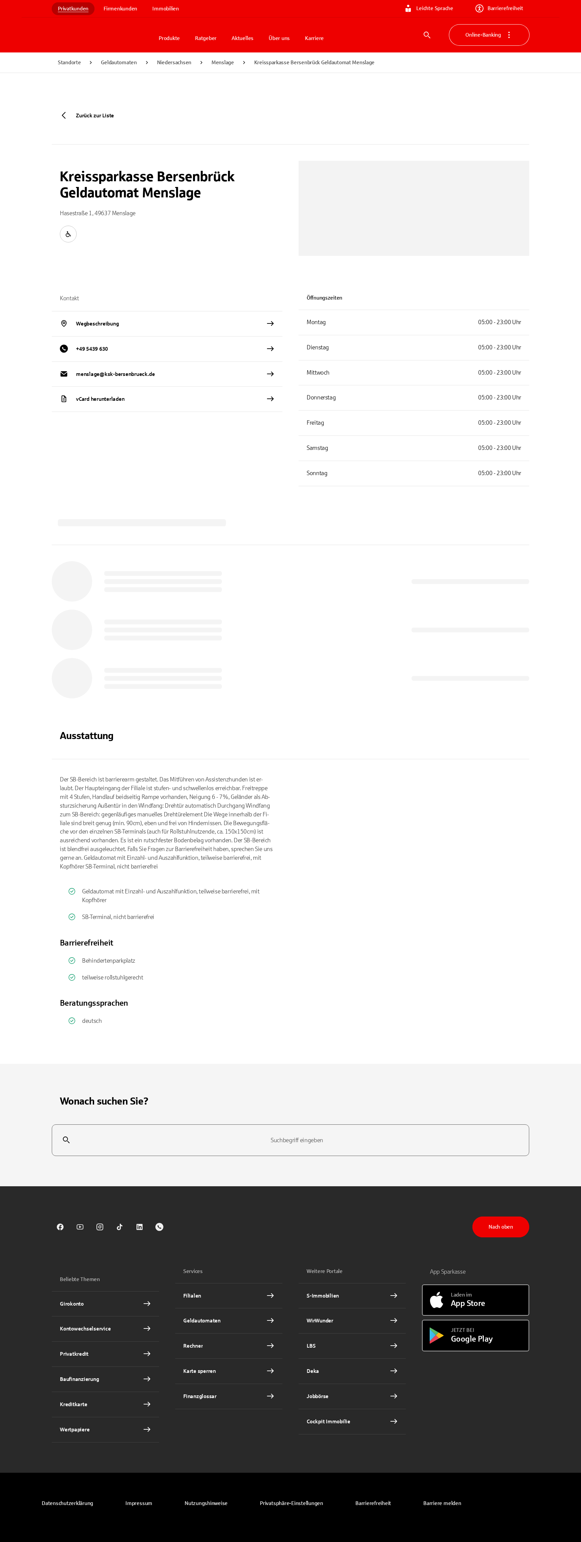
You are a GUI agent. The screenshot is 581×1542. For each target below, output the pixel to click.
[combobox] (290, 1140)
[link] (60, 1227)
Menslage (222, 62)
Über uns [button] (279, 38)
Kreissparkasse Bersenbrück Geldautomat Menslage (314, 62)
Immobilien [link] (165, 8)
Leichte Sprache (434, 8)
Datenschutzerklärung (67, 1503)
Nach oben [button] (501, 1227)
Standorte (69, 62)
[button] (291, 1503)
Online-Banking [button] (483, 35)
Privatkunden (73, 8)
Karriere (314, 38)
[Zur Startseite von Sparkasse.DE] (102, 35)
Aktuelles (243, 38)
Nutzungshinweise (206, 1503)
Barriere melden (442, 1503)
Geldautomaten (119, 62)
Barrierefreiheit (505, 8)
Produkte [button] (169, 38)
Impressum (138, 1503)
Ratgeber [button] (206, 38)
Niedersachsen (174, 62)
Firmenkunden (120, 8)
